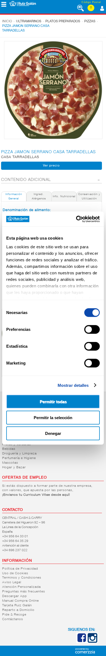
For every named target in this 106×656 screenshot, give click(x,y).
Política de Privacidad (20, 568)
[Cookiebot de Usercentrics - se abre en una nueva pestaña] (76, 218)
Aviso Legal (11, 582)
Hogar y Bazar (14, 467)
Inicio (7, 21)
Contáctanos (12, 619)
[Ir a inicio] (22, 3)
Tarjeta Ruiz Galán (17, 605)
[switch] (92, 329)
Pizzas (89, 21)
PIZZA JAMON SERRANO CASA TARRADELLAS (25, 28)
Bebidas (8, 449)
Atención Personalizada (21, 587)
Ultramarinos (28, 21)
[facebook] (81, 642)
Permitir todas (53, 401)
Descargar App (14, 596)
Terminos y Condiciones (21, 577)
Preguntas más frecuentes (23, 591)
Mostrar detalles (73, 385)
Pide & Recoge (14, 614)
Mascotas (10, 462)
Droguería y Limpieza (19, 453)
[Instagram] (92, 642)
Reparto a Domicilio (18, 610)
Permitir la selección (53, 417)
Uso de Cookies (15, 573)
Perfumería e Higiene (19, 458)
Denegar (53, 433)
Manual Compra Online (20, 600)
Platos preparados (62, 21)
